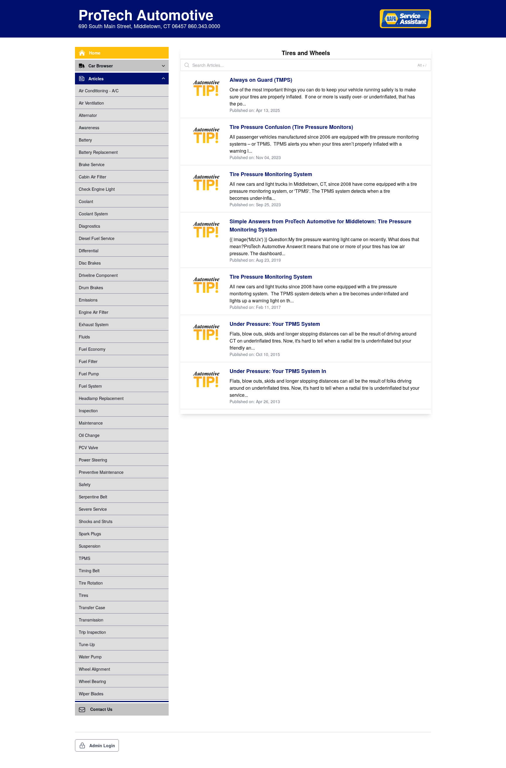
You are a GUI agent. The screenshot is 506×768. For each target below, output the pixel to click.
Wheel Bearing (92, 681)
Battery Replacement (98, 152)
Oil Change (89, 435)
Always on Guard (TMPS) (261, 80)
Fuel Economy (92, 349)
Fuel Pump (89, 374)
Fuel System (90, 386)
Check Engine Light (97, 189)
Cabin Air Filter (92, 177)
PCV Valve (88, 447)
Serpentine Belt (93, 497)
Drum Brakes (91, 287)
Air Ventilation (91, 103)
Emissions (88, 300)
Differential (88, 250)
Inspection (88, 410)
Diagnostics (89, 226)
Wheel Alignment (94, 669)
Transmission (91, 620)
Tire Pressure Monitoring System (271, 174)
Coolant (86, 201)
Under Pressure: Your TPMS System (275, 324)
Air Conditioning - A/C (99, 90)
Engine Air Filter (93, 312)
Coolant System (93, 214)
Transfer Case (92, 607)
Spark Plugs (90, 534)
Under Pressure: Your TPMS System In (278, 371)
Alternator (88, 115)
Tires (83, 595)
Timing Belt (89, 570)
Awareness (89, 127)
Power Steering (93, 460)
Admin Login (102, 745)
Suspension (89, 546)
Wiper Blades (91, 694)
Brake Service (92, 164)
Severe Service (93, 509)
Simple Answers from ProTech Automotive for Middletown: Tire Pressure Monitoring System (320, 225)
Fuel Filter (88, 361)
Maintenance (91, 423)
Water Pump (90, 657)
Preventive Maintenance (101, 472)
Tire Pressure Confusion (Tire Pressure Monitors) (291, 127)
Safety (84, 484)
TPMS (84, 558)
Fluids (84, 337)
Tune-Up (87, 644)
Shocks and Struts (95, 521)
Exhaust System (94, 324)
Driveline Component (98, 275)
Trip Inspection (92, 632)
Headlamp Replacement (101, 398)
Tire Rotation (91, 583)
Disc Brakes (90, 263)
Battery (85, 140)
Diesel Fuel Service (96, 238)
